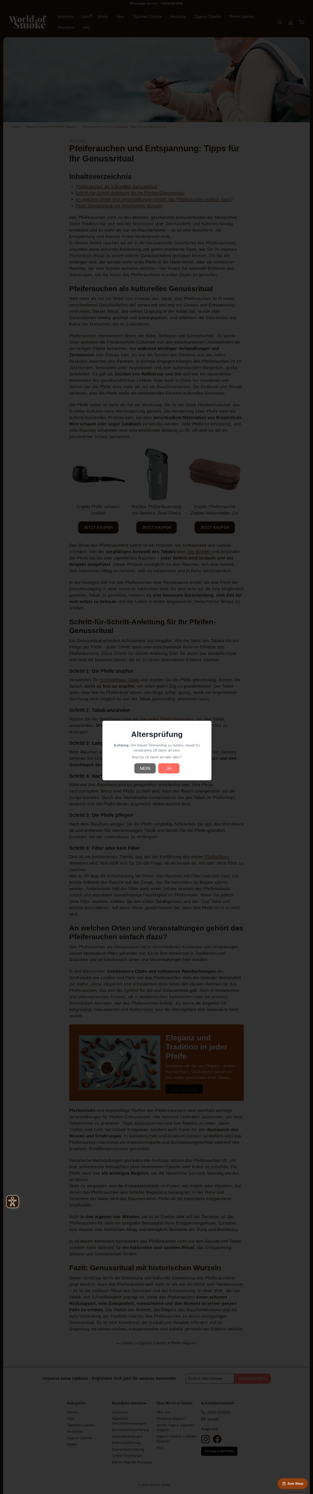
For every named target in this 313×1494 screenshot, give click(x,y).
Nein (145, 768)
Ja (169, 768)
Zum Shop (295, 1483)
